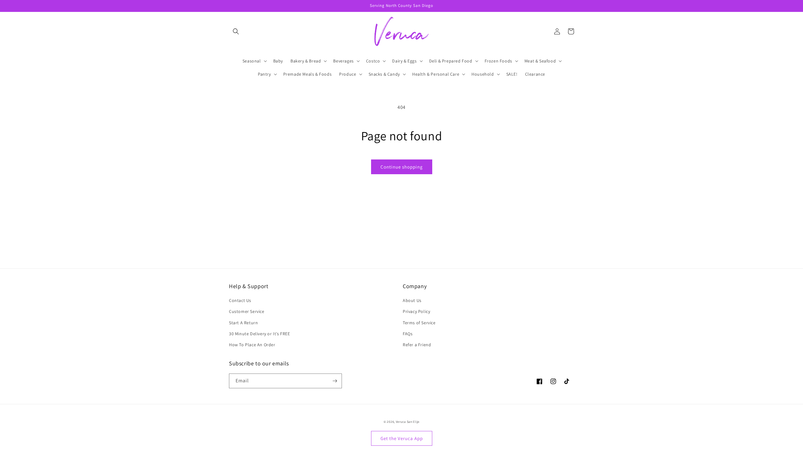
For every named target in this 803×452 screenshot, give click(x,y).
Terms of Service (419, 323)
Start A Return (243, 323)
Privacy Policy (416, 311)
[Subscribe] (335, 381)
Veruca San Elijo (407, 422)
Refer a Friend (417, 344)
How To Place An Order (252, 344)
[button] (236, 31)
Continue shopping (401, 167)
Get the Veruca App (401, 438)
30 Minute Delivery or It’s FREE (259, 333)
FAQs (407, 333)
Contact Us (240, 300)
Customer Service (246, 311)
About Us (412, 300)
